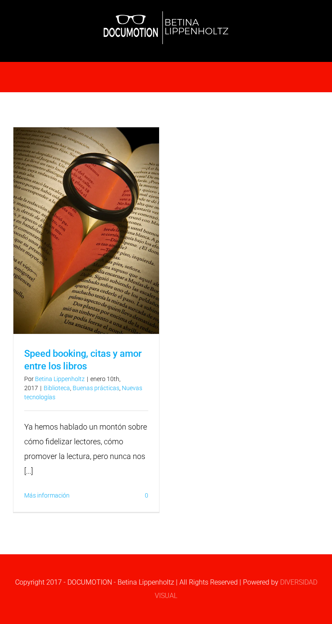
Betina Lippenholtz (60, 378)
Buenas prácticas (96, 388)
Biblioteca (57, 388)
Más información (47, 495)
